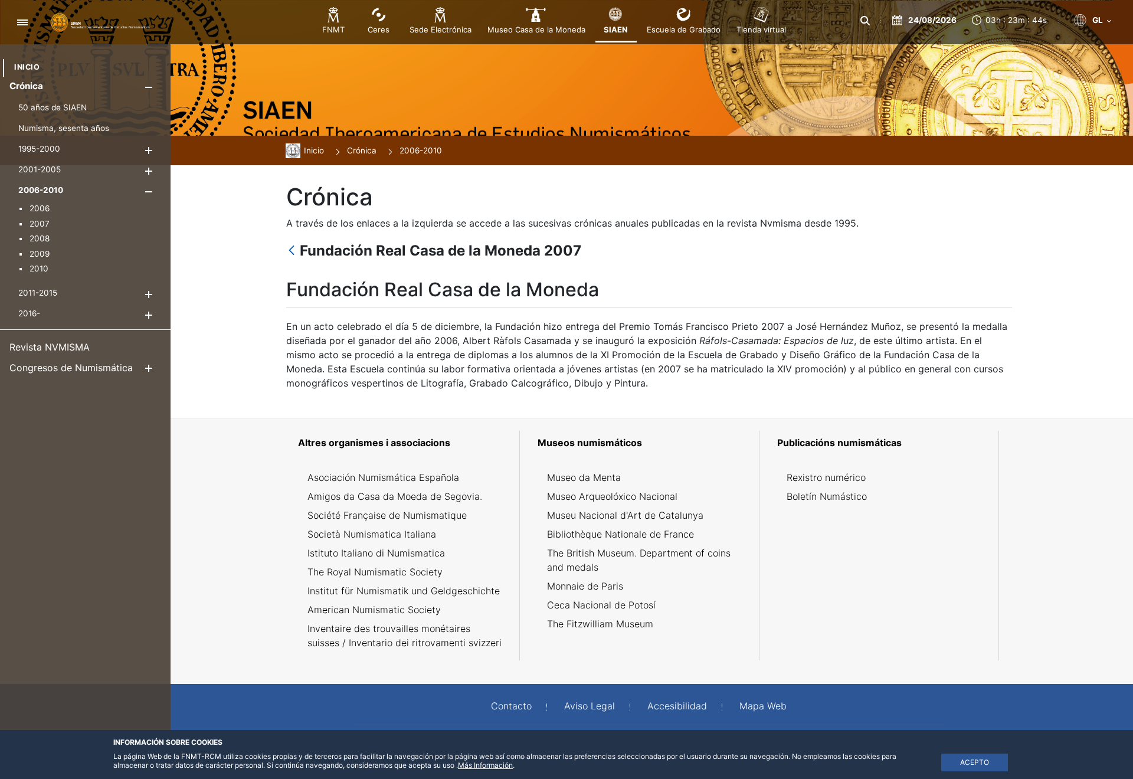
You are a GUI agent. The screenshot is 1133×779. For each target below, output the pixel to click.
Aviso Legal (589, 706)
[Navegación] (22, 22)
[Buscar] (866, 20)
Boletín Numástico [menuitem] (827, 496)
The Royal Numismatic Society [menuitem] (375, 572)
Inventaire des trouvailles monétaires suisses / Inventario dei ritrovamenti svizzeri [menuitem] (404, 636)
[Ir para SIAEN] (100, 22)
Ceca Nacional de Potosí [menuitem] (601, 605)
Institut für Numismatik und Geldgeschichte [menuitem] (403, 591)
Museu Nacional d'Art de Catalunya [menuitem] (625, 515)
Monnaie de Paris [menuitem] (585, 586)
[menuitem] (27, 67)
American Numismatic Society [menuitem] (374, 610)
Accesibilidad (677, 706)
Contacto (511, 706)
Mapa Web (763, 706)
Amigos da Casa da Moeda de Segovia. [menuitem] (394, 496)
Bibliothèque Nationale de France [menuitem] (620, 534)
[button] (148, 87)
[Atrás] (291, 251)
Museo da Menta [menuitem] (584, 477)
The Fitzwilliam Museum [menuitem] (600, 624)
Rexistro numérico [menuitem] (826, 477)
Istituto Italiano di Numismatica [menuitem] (376, 553)
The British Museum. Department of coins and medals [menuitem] (639, 560)
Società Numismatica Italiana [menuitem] (371, 534)
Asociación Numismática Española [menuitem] (383, 477)
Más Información (485, 765)
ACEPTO (974, 762)
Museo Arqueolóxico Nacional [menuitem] (612, 496)
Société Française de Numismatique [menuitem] (387, 515)
